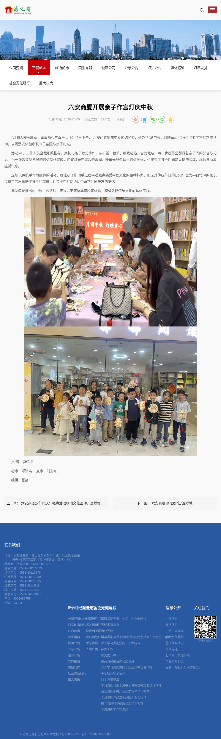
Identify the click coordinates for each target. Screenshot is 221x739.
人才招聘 (92, 625)
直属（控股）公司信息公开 (184, 667)
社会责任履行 (19, 83)
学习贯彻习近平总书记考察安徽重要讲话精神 (131, 685)
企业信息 (172, 619)
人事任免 (92, 649)
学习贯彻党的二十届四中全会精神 (123, 697)
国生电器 (85, 68)
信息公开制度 (175, 661)
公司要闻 (16, 68)
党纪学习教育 (110, 625)
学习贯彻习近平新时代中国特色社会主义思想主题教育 (137, 637)
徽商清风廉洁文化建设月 (117, 661)
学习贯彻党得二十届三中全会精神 (123, 619)
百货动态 (39, 68)
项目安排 (200, 68)
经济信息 (172, 625)
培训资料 (99, 637)
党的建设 (109, 608)
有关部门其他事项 (178, 655)
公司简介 (92, 619)
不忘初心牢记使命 (113, 673)
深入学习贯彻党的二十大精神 (120, 643)
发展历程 (92, 637)
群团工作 (107, 649)
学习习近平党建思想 (114, 709)
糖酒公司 (108, 68)
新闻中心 (76, 608)
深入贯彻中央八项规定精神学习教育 (125, 691)
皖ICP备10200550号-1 (96, 734)
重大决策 (46, 83)
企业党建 (107, 631)
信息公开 (173, 608)
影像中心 (99, 631)
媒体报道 (178, 68)
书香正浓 (99, 625)
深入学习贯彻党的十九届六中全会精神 (126, 667)
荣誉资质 (92, 643)
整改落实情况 (175, 643)
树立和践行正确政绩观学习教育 (122, 703)
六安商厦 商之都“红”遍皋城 (172, 503)
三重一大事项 (175, 631)
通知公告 (154, 68)
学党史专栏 (108, 655)
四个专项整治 (110, 679)
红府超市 (62, 68)
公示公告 (131, 68)
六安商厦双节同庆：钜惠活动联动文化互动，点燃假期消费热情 (69, 503)
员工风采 (99, 619)
